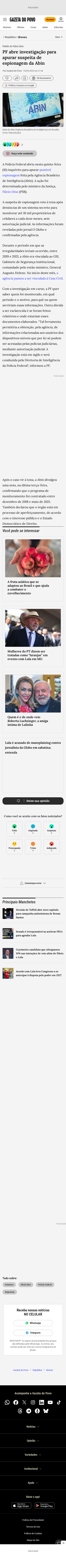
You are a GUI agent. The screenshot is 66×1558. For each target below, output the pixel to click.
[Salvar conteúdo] (24, 78)
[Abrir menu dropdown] (62, 37)
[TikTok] (58, 1402)
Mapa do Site (33, 1540)
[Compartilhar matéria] (17, 78)
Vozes (33, 27)
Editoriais (58, 27)
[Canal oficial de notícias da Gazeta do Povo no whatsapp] (7, 1402)
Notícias (7, 27)
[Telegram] (28, 1411)
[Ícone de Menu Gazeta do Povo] (4, 19)
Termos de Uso (33, 1527)
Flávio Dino (10, 192)
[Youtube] (50, 1402)
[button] (33, 884)
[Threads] (20, 1411)
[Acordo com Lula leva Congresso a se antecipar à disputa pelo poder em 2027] (8, 973)
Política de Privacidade (33, 1520)
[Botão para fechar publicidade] (63, 1543)
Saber (45, 27)
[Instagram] (33, 1402)
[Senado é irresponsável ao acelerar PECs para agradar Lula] (8, 933)
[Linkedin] (41, 1402)
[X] (24, 1402)
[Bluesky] (45, 1411)
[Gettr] (37, 1411)
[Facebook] (15, 1402)
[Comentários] (7, 78)
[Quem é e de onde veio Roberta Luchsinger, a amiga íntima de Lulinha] (33, 694)
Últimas (20, 27)
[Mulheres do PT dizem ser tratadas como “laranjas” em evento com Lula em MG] (33, 628)
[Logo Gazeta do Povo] (22, 19)
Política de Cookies (33, 1533)
